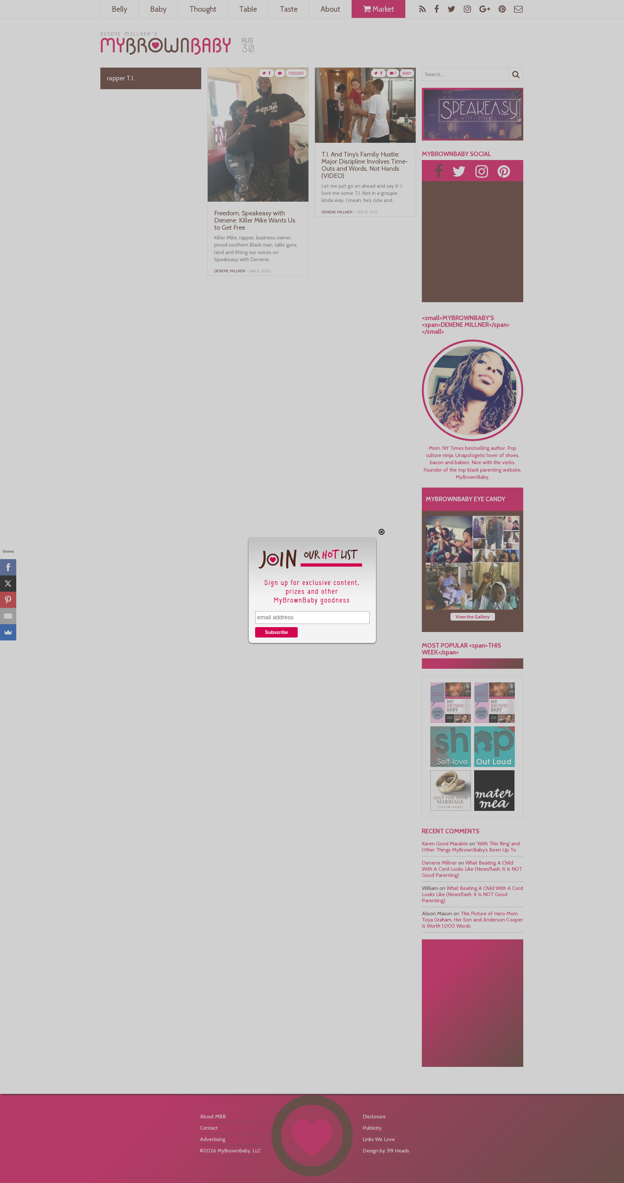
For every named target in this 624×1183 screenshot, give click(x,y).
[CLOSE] (381, 532)
